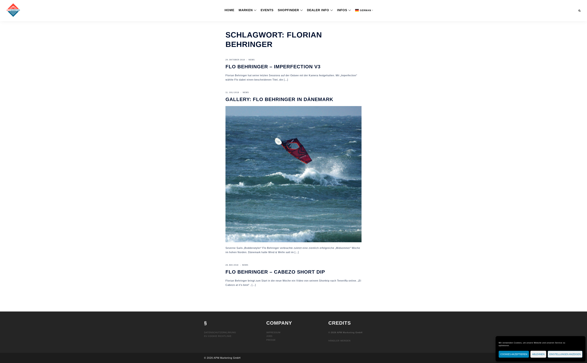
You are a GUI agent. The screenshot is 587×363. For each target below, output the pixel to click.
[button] (579, 10)
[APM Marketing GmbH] (13, 9)
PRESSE (271, 340)
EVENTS (267, 10)
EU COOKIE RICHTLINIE (217, 336)
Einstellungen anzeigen (565, 354)
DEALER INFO (318, 10)
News (252, 60)
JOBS (269, 336)
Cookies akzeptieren (513, 354)
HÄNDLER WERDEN (339, 340)
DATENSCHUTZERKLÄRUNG (220, 332)
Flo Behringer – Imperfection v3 (273, 66)
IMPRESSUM (273, 332)
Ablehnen (538, 354)
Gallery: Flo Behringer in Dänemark (279, 99)
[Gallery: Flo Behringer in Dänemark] (293, 173)
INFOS (342, 10)
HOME (229, 10)
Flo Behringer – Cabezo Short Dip (275, 272)
